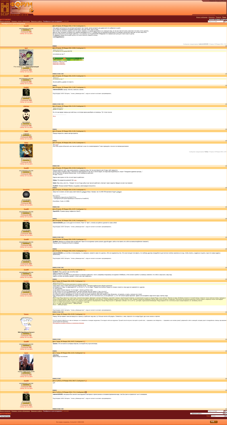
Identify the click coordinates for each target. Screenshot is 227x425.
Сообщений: (26, 32)
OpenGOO (26, 189)
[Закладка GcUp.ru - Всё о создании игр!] (24, 15)
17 (84, 341)
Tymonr (26, 314)
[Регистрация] (15, 15)
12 (85, 239)
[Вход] (20, 15)
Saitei (26, 131)
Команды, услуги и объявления (21, 21)
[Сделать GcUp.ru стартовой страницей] (22, 15)
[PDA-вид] (26, 15)
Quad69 (26, 26)
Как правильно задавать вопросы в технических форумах (68, 323)
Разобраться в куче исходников (52, 21)
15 (84, 281)
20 (86, 392)
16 (84, 314)
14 (84, 269)
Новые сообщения (201, 17)
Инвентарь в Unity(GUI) (59, 64)
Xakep (26, 142)
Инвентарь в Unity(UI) (58, 62)
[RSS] (27, 15)
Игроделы (212, 17)
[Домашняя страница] (62, 73)
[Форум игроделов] (10, 15)
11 (85, 220)
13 (85, 251)
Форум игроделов (5, 21)
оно (57, 145)
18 (84, 353)
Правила (218, 17)
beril (26, 48)
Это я (54, 116)
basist (26, 353)
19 (86, 380)
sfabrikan (26, 106)
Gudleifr (26, 87)
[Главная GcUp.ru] (5, 15)
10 (85, 209)
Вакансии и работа (36, 21)
